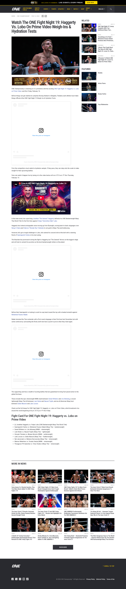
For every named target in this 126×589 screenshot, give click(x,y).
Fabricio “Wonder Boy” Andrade (34, 228)
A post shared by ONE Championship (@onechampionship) (41, 162)
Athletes (61, 9)
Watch (76, 9)
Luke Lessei (34, 404)
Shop (82, 9)
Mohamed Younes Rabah (19, 315)
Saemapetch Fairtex (23, 235)
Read (68, 9)
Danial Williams (53, 399)
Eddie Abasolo (22, 404)
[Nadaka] (89, 76)
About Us (88, 9)
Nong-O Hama (16, 228)
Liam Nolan (37, 401)
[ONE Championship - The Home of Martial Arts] (16, 9)
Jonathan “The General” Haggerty (43, 218)
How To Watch (37, 9)
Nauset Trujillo (48, 401)
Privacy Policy (90, 579)
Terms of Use (110, 579)
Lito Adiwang (65, 399)
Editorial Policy (100, 579)
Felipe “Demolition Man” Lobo (47, 221)
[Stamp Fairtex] (89, 97)
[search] (110, 9)
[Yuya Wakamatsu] (89, 108)
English (101, 9)
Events (46, 9)
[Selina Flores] (89, 86)
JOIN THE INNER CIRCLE (27, 9)
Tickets (53, 9)
